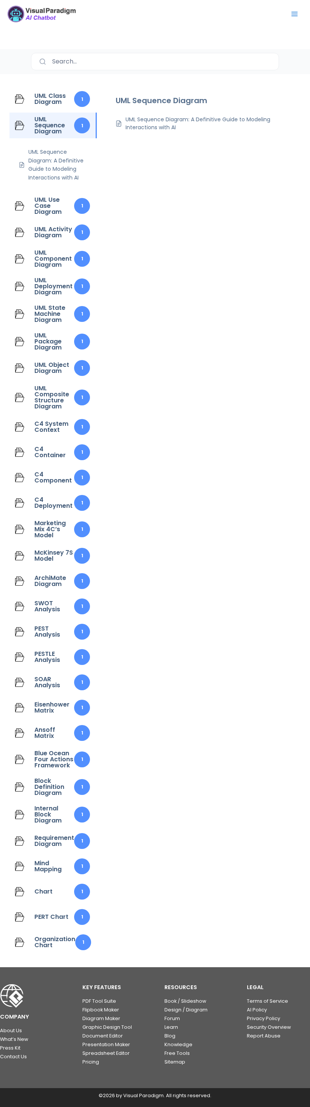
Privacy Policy (263, 1018)
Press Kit (10, 1048)
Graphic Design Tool (107, 1027)
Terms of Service (267, 1001)
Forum (172, 1018)
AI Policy (257, 1010)
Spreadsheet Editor (106, 1053)
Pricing (90, 1062)
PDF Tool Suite (99, 1001)
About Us (11, 1030)
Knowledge (178, 1044)
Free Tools (177, 1053)
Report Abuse (264, 1036)
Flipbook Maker (100, 1010)
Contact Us (13, 1056)
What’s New (14, 1039)
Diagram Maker (101, 1018)
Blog (169, 1036)
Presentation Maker (106, 1044)
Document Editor (102, 1036)
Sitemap (174, 1062)
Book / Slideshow (185, 1001)
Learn (171, 1027)
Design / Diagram (186, 1010)
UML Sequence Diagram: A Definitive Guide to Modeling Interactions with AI (198, 123)
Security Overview (269, 1027)
